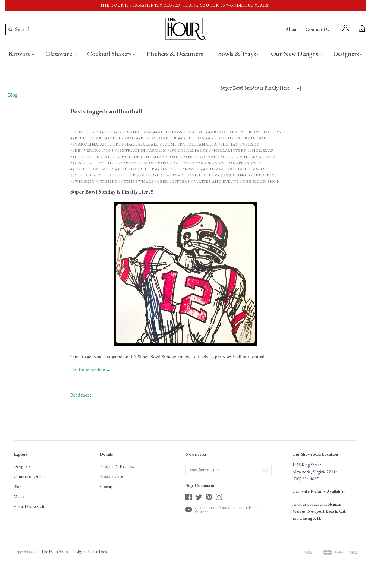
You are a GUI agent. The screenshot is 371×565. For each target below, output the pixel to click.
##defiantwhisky (238, 144)
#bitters (179, 181)
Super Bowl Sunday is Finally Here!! (111, 191)
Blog (12, 95)
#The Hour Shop (259, 181)
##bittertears (87, 137)
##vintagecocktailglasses (233, 168)
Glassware (59, 53)
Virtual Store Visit (29, 506)
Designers (346, 53)
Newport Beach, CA (326, 511)
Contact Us (317, 29)
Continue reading (90, 370)
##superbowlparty (92, 168)
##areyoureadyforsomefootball (246, 132)
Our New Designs (295, 53)
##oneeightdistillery (96, 162)
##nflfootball (201, 156)
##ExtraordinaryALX (140, 150)
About (291, 29)
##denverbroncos (92, 150)
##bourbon (191, 137)
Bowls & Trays (237, 53)
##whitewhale (136, 181)
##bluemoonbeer (156, 137)
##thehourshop (134, 168)
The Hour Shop (54, 551)
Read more (81, 395)
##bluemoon (120, 137)
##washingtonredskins (249, 175)
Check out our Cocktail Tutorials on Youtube (225, 509)
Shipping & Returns (117, 466)
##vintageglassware (161, 175)
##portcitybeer (176, 162)
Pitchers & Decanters (175, 53)
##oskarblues (140, 162)
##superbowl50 (246, 162)
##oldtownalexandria (248, 156)
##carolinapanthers (95, 144)
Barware (20, 53)
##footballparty (187, 150)
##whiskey (82, 181)
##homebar (260, 150)
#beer (161, 181)
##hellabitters (227, 150)
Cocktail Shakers (110, 53)
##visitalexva (203, 175)
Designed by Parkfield (89, 551)
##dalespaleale (140, 144)
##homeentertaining (95, 156)
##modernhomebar (145, 156)
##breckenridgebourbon (236, 137)
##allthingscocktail (179, 132)
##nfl (175, 156)
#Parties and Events (215, 181)
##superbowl (211, 162)
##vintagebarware (177, 168)
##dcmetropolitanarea (188, 144)
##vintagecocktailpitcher (103, 175)
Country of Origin (29, 476)
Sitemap (107, 486)
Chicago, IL (310, 518)
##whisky (107, 181)
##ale (106, 132)
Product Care (111, 476)
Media (19, 496)
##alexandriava (133, 132)
